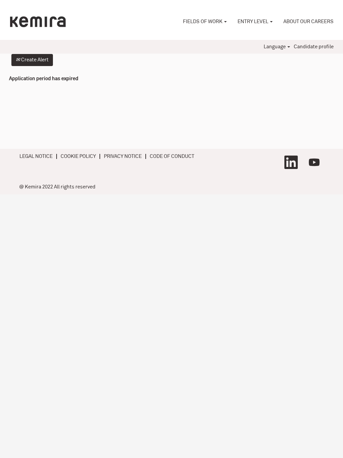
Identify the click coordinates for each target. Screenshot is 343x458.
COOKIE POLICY (78, 156)
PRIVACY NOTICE (123, 156)
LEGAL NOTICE (36, 156)
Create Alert (34, 60)
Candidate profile (314, 47)
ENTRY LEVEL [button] (253, 21)
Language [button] (275, 47)
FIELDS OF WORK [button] (203, 21)
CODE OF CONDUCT (172, 156)
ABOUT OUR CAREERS (308, 21)
